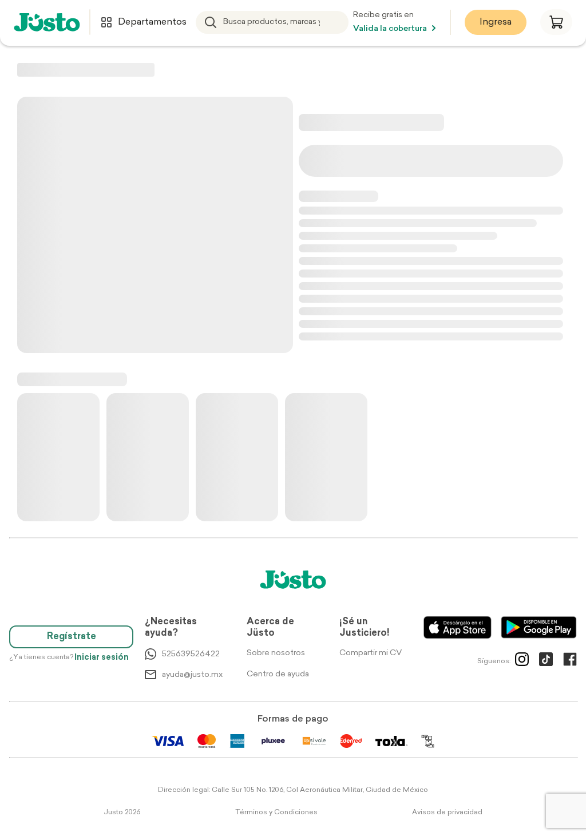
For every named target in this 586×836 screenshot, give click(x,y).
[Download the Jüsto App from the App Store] (457, 627)
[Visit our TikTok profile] (546, 661)
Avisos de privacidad (447, 812)
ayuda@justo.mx (192, 675)
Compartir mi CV (370, 653)
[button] (556, 22)
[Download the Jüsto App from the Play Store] (539, 627)
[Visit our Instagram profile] (522, 661)
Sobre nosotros (276, 653)
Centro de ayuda (278, 674)
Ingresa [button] (496, 22)
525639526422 (191, 654)
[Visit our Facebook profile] (570, 661)
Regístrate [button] (71, 636)
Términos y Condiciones (276, 812)
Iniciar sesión (101, 657)
